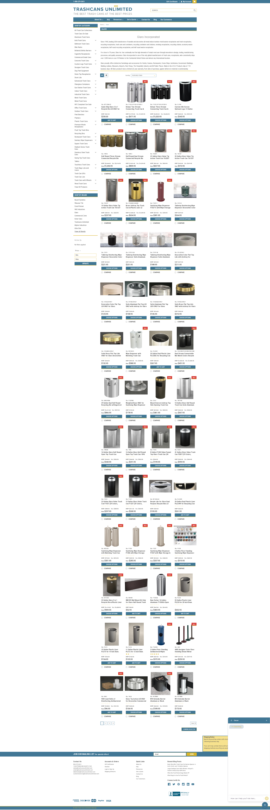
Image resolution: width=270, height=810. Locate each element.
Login (106, 769)
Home (102, 24)
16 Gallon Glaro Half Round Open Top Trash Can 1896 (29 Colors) (136, 454)
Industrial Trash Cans (82, 94)
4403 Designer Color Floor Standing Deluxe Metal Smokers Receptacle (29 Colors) (184, 653)
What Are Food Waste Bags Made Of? (178, 773)
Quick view (111, 101)
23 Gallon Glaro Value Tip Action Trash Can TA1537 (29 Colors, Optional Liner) (185, 158)
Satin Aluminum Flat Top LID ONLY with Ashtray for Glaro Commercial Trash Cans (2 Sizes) (136, 307)
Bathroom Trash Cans (82, 44)
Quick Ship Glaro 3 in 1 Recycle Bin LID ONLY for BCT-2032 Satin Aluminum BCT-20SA (110, 110)
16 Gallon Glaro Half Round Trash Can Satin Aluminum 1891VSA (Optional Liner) (185, 405)
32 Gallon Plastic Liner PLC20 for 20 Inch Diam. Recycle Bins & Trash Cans (185, 602)
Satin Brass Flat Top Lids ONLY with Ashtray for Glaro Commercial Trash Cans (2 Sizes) (185, 307)
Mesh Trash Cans (81, 98)
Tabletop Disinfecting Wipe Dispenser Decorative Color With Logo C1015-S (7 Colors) (185, 209)
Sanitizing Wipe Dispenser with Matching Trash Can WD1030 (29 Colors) (111, 553)
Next (192, 723)
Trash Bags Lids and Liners (82, 169)
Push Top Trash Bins (82, 130)
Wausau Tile (79, 203)
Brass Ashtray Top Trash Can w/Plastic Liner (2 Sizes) (135, 208)
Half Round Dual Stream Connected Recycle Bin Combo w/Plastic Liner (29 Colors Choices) (135, 159)
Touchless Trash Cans (82, 165)
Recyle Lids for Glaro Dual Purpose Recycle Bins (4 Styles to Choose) (160, 504)
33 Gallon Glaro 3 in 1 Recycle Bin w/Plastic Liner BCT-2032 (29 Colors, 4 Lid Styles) (111, 603)
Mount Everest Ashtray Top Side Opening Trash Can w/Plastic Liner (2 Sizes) (160, 405)
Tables (77, 161)
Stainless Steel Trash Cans (82, 153)
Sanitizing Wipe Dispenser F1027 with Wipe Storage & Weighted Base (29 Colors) (160, 553)
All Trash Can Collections (83, 30)
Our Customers (166, 20)
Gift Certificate (172, 2)
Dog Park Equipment (82, 71)
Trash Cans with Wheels (83, 180)
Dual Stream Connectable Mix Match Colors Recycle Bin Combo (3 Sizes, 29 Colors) (184, 357)
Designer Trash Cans (82, 67)
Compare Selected (189, 729)
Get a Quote (131, 19)
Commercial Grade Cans (83, 57)
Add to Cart (112, 120)
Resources (117, 19)
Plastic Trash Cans (81, 121)
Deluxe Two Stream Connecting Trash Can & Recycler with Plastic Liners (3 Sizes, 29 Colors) (136, 110)
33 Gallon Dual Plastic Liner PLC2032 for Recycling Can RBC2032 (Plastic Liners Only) (160, 357)
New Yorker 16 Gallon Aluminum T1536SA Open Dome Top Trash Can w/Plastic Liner (159, 603)
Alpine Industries (80, 225)
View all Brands (80, 231)
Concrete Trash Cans (82, 61)
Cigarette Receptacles (82, 54)
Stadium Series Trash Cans (82, 148)
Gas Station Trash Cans (83, 88)
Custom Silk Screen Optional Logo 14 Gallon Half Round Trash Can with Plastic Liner (184, 110)
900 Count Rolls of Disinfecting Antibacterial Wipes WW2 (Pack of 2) (111, 701)
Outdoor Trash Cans (81, 111)
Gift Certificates (109, 764)
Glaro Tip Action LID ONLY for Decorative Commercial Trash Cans (136, 701)
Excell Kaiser (79, 206)
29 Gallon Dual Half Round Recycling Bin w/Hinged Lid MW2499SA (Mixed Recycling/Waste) (111, 406)
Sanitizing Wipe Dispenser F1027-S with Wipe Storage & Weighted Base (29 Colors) (160, 209)
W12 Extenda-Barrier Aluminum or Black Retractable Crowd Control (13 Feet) (185, 702)
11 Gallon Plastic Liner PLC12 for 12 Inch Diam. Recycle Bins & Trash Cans (136, 652)
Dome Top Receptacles (83, 74)
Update (85, 263)
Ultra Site (78, 228)
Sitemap (94, 808)
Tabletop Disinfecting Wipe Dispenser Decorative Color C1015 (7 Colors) (111, 257)
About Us (98, 19)
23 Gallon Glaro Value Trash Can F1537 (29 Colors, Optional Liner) (111, 504)
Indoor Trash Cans (81, 91)
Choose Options (136, 120)
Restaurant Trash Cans (82, 137)
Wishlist (107, 766)
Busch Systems (80, 200)
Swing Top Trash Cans (82, 158)
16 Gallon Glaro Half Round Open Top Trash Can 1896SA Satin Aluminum (111, 454)
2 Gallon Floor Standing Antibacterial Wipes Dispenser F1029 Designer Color (160, 653)
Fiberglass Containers (82, 84)
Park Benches (79, 114)
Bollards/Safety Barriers (83, 50)
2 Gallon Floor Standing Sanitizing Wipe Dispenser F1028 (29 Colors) (184, 553)
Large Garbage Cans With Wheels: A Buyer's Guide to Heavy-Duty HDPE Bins (180, 769)
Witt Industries (80, 209)
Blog (155, 20)
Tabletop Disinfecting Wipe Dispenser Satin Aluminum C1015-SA (160, 257)
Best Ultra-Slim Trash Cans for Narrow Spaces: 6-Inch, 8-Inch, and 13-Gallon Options (181, 765)
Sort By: (128, 75)
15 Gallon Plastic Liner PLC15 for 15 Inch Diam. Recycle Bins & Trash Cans (111, 652)
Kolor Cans (78, 219)
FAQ (108, 20)
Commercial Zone (81, 216)
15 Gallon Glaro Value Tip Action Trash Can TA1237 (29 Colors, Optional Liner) (111, 208)
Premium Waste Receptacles (80, 126)
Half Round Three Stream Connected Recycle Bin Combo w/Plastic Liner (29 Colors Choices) (111, 159)
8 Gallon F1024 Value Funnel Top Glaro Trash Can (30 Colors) (160, 454)
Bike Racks (78, 47)
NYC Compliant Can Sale (83, 104)
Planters (77, 118)
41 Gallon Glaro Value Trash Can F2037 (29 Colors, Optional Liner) (185, 454)
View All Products (81, 187)
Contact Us (146, 20)
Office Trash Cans (81, 108)
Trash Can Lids (80, 177)
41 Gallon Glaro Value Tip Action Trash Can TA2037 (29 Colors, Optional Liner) (160, 158)
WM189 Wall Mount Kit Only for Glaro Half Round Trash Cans (136, 602)
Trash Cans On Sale (81, 34)
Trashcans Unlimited (82, 222)
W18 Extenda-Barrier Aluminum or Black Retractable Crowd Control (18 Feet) (160, 702)
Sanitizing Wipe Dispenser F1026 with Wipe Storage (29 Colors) (135, 553)
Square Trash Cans (81, 144)
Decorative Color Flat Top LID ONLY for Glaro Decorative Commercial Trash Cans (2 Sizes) (111, 307)
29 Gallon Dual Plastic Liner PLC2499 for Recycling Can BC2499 (185, 504)
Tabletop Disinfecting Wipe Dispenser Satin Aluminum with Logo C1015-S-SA (136, 257)
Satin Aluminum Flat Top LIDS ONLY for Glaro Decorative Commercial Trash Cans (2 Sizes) (159, 307)
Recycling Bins (80, 133)
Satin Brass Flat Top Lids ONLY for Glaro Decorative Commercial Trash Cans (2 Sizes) (111, 357)
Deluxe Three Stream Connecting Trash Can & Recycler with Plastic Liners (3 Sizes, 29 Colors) (160, 110)
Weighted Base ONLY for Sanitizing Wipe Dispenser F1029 (135, 405)
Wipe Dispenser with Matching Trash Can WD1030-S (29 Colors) (134, 356)
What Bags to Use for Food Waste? (177, 775)
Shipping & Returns (110, 771)
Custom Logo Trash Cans (83, 64)
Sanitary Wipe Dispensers (83, 140)
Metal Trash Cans (81, 101)
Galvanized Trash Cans (82, 81)
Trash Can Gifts (80, 173)
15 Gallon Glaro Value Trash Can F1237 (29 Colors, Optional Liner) (136, 504)
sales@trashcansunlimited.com (84, 2)
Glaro (76, 212)
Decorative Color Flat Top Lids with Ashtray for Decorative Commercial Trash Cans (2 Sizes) (184, 258)
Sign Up (112, 769)
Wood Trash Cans (81, 184)
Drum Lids (78, 77)
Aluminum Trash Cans (82, 37)
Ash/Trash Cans (80, 40)
